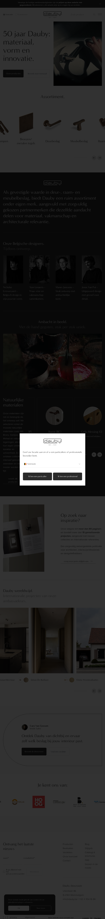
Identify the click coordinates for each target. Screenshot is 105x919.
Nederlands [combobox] (31, 464)
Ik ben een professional (67, 476)
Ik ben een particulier (37, 476)
